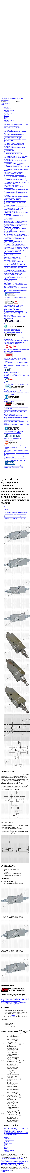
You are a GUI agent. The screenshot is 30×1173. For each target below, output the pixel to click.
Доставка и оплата (9, 110)
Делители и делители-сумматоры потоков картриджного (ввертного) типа (15, 224)
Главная (6, 506)
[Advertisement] (10, 473)
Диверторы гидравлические (11, 227)
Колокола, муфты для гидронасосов (13, 230)
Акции (6, 117)
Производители (8, 113)
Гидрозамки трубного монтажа (12, 141)
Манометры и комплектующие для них (14, 244)
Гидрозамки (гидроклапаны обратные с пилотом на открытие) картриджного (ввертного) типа (14, 145)
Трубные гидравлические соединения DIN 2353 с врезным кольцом (15, 278)
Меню (2, 104)
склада (13, 1015)
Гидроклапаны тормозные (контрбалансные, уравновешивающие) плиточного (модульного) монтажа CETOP (16, 198)
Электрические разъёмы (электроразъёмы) (15, 290)
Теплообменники (8, 280)
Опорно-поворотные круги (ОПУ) (13, 261)
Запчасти (6, 114)
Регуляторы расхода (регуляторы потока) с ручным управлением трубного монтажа (15, 263)
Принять (3, 1171)
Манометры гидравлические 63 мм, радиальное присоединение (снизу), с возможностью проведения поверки (14, 467)
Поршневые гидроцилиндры (12, 329)
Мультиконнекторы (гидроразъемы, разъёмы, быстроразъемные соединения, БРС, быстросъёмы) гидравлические (16, 250)
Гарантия (6, 111)
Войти (5, 119)
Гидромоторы (7, 204)
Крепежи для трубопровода (11, 243)
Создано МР (16, 1164)
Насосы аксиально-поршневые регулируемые (16, 255)
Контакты (6, 121)
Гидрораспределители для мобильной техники (16, 206)
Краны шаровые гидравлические (13, 241)
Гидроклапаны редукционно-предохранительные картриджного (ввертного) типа (13, 186)
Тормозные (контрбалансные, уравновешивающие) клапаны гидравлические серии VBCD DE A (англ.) (13, 1002)
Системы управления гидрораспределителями (16, 276)
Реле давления (8, 219)
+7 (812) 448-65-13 (6, 98)
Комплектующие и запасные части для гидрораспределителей (14, 400)
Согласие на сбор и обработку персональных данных (12, 1163)
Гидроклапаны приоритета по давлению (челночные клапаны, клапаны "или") (15, 201)
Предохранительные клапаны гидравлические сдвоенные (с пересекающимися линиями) (16, 425)
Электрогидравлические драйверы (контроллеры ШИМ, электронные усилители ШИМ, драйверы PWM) (16, 285)
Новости (6, 116)
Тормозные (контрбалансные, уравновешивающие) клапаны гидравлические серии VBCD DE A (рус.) (15, 999)
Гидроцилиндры (8, 218)
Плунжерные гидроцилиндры (12, 330)
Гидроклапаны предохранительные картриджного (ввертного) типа (13, 172)
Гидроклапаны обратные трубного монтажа (16, 156)
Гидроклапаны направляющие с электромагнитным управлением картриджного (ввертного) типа (13, 153)
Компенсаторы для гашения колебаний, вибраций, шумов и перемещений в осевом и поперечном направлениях (16, 235)
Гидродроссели (8, 130)
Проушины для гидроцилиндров (13, 332)
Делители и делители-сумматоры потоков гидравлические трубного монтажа (15, 221)
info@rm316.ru (4, 100)
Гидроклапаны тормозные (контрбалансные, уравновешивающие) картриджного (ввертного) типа (16, 194)
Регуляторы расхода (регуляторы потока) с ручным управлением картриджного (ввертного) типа (15, 267)
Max (22, 98)
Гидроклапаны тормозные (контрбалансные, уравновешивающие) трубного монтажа (16, 190)
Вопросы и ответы (9, 120)
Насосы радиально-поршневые (12, 257)
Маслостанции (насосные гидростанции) (15, 245)
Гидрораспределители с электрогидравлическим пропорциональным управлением (16, 212)
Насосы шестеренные (10, 260)
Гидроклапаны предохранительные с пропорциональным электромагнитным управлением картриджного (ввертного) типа (16, 176)
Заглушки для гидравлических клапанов (15, 228)
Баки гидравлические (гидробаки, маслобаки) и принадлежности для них (16, 125)
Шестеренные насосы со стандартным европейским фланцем (14, 390)
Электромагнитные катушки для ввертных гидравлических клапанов (15, 288)
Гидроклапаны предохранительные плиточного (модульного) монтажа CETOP (15, 180)
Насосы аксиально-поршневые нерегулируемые (12, 253)
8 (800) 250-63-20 (15, 98)
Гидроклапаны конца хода (11, 150)
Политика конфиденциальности (9, 1161)
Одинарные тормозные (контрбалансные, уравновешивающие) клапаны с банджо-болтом (15, 360)
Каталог (6, 107)
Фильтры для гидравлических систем (14, 281)
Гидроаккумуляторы (9, 205)
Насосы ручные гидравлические (13, 258)
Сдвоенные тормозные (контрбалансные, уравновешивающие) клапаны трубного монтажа (15, 518)
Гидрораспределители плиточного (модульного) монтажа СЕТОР (13, 208)
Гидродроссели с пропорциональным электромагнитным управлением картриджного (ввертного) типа (14, 136)
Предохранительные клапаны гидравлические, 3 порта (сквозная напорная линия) (16, 421)
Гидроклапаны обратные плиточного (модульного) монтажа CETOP (14, 164)
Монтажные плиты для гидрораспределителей (16, 247)
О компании (7, 108)
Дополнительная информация (12, 292)
